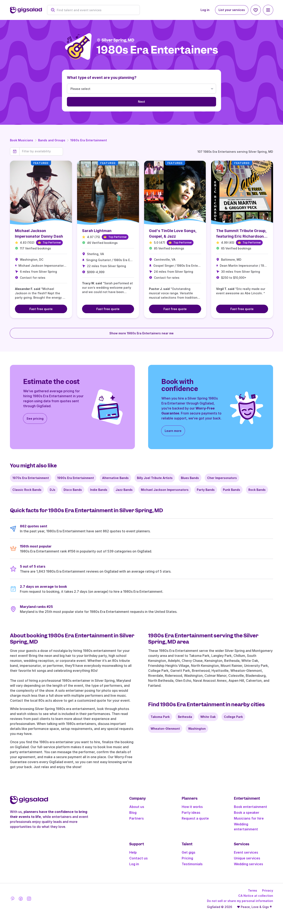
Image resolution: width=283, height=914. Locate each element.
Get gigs (188, 852)
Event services (246, 852)
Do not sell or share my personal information (240, 901)
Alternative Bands (115, 478)
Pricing (187, 858)
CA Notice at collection (255, 895)
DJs (52, 489)
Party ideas (191, 812)
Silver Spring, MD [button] (118, 40)
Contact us (138, 858)
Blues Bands (190, 478)
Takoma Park (160, 716)
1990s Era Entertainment (75, 478)
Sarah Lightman (96, 230)
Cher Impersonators (222, 478)
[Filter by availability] (41, 151)
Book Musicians (21, 140)
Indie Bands (98, 489)
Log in (205, 10)
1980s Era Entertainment (88, 140)
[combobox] (95, 10)
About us (136, 807)
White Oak (208, 716)
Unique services (247, 858)
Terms (252, 890)
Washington (197, 728)
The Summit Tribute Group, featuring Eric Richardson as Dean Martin (241, 236)
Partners (136, 818)
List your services (232, 10)
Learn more (173, 431)
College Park (233, 716)
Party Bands (206, 489)
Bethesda (185, 716)
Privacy (267, 890)
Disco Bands (73, 489)
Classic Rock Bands (26, 489)
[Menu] (268, 10)
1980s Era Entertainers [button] (157, 50)
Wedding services (248, 864)
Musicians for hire (249, 818)
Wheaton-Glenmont (165, 728)
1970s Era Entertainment (30, 478)
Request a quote (195, 818)
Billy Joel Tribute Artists (155, 478)
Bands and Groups (51, 140)
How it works (192, 807)
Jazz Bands (124, 489)
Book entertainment (250, 807)
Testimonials (192, 864)
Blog (133, 812)
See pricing (35, 418)
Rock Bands (257, 489)
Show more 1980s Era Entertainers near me (141, 333)
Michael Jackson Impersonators (165, 489)
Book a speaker (246, 812)
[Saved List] (256, 10)
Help (133, 852)
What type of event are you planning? (102, 77)
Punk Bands (231, 489)
